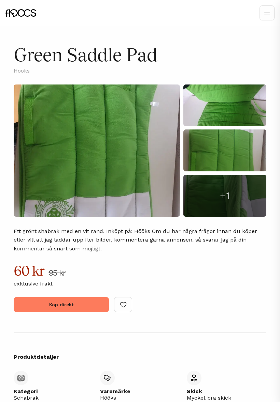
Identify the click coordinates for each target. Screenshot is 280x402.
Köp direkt (61, 304)
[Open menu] (267, 12)
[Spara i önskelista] (123, 304)
